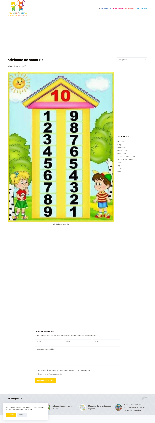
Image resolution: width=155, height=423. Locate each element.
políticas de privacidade (55, 374)
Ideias (119, 162)
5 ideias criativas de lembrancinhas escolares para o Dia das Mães (134, 407)
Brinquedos (121, 153)
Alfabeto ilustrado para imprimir (62, 407)
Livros (119, 168)
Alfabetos (121, 141)
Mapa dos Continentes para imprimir (99, 407)
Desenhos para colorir (126, 156)
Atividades (121, 147)
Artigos (120, 144)
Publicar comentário (45, 380)
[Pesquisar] (99, 8)
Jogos (119, 165)
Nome (40, 341)
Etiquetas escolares (125, 159)
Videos (119, 171)
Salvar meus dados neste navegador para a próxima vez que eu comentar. (64, 370)
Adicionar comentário (46, 349)
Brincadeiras (122, 150)
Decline (21, 415)
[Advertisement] (77, 34)
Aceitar (11, 415)
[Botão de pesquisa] (145, 59)
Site (96, 341)
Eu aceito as (50, 374)
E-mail (69, 341)
